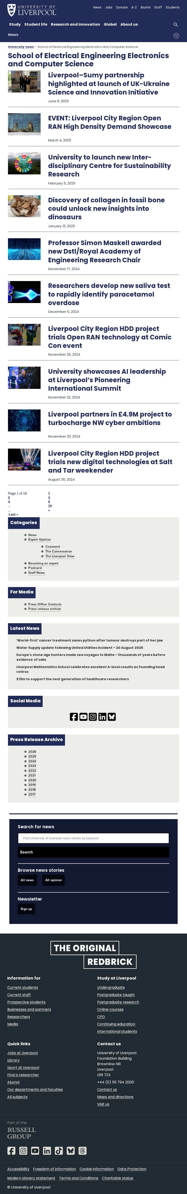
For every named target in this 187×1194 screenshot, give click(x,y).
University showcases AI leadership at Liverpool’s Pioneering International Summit (107, 380)
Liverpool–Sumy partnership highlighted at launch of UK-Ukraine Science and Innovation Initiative (109, 84)
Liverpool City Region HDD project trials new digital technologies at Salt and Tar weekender (110, 462)
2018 (32, 789)
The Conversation (58, 551)
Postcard (35, 568)
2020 (32, 780)
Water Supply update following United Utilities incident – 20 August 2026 (79, 648)
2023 (32, 766)
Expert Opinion (39, 539)
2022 (32, 770)
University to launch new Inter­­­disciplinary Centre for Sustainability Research (109, 166)
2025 (32, 756)
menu (176, 35)
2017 (32, 794)
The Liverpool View (59, 556)
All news (27, 880)
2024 (32, 761)
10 (50, 506)
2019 (32, 784)
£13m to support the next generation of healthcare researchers (72, 679)
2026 (32, 751)
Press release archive (44, 608)
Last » (13, 514)
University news (21, 47)
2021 (32, 775)
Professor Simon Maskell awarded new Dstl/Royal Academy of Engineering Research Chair (104, 252)
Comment (52, 546)
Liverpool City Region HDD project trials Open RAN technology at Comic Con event (109, 337)
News (13, 35)
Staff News (36, 572)
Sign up (26, 909)
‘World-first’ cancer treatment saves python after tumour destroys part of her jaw (89, 640)
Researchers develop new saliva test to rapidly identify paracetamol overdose (109, 294)
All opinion (53, 880)
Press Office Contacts (45, 604)
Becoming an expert (43, 563)
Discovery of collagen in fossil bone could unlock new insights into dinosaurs (106, 209)
